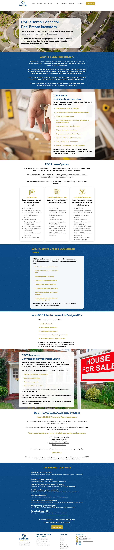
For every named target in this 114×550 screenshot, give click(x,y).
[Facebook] (77, 543)
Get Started (63, 545)
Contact (62, 543)
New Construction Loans (43, 541)
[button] (49, 3)
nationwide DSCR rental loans (47, 181)
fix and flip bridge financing (50, 305)
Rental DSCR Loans (41, 543)
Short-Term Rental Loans (42, 545)
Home (61, 537)
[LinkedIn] (80, 543)
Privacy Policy (63, 549)
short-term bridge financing (44, 401)
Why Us (62, 539)
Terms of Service (64, 547)
